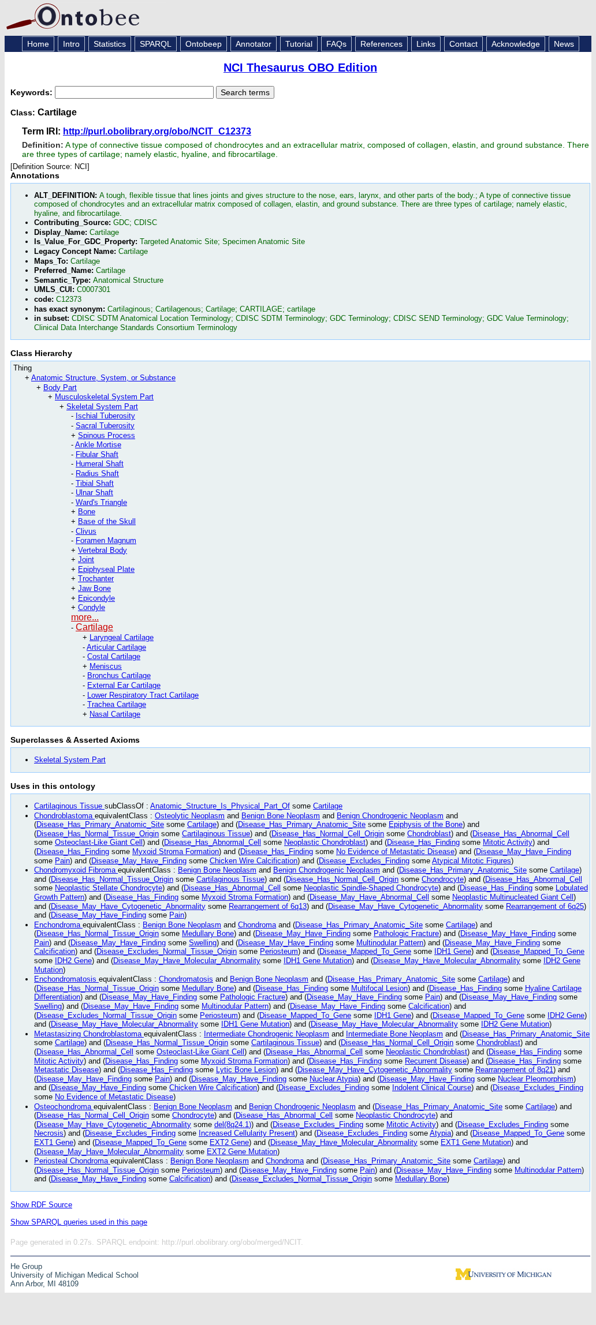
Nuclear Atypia (334, 1079)
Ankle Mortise (98, 444)
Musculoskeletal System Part (104, 396)
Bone (86, 511)
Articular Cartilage (116, 647)
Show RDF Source (41, 1204)
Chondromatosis (186, 979)
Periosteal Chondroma (72, 1160)
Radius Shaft (97, 473)
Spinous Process (106, 435)
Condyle (91, 607)
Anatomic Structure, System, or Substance (103, 377)
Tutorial (298, 43)
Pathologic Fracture (406, 933)
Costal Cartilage (113, 656)
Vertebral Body (102, 550)
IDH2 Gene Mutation (515, 1024)
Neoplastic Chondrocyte (395, 1115)
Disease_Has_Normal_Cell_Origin (327, 833)
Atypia (440, 1133)
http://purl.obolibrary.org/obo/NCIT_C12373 (157, 131)
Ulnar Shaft (94, 492)
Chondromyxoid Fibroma (76, 870)
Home (38, 43)
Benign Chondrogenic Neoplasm (390, 815)
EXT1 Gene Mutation (476, 1142)
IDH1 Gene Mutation (318, 960)
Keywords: (32, 92)
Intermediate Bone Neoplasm (394, 1034)
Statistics (110, 43)
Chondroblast (429, 833)
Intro (71, 43)
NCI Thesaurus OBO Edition (300, 67)
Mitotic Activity (507, 842)
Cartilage (94, 627)
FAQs (336, 43)
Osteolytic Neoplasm (190, 815)
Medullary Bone (208, 933)
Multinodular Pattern (389, 942)
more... (85, 617)
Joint (86, 559)
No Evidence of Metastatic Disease (395, 851)
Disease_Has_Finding (423, 842)
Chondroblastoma (64, 815)
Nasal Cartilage (115, 714)
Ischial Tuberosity (105, 415)
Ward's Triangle (101, 502)
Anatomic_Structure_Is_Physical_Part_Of (220, 806)
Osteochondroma (64, 1106)
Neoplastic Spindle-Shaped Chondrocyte (371, 888)
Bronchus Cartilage (119, 675)
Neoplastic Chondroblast (325, 842)
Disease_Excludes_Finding (364, 860)
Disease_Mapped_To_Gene (365, 951)
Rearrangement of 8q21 (514, 1069)
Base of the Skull (107, 521)
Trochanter (96, 578)
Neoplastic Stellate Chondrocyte (108, 888)
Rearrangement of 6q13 (268, 906)
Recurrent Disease (436, 1061)
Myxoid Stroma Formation (175, 851)
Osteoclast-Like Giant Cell (99, 842)
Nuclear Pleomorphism (535, 1079)
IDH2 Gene (73, 960)
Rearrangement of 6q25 (545, 906)
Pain (62, 860)
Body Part (60, 387)
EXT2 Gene (229, 1142)
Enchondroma (58, 924)
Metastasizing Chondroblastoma (89, 1034)
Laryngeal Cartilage (122, 637)
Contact (463, 43)
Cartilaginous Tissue (69, 806)
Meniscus (106, 666)
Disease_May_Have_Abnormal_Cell (369, 897)
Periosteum (279, 951)
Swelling (203, 942)
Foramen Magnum (106, 540)
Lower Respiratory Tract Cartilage (143, 695)
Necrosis (49, 1133)
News (564, 43)
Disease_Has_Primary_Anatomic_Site (100, 824)
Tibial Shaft (95, 483)
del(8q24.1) (232, 1124)
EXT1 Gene (53, 1142)
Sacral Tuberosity (105, 425)
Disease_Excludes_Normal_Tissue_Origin (166, 951)
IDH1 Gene (452, 951)
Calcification (54, 951)
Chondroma (257, 924)
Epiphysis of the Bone (426, 824)
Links (425, 43)
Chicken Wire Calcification (253, 860)
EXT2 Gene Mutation (242, 1151)
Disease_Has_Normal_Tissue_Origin (97, 833)
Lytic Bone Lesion (246, 1069)
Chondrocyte (443, 879)
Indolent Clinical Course (431, 1087)
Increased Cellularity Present (247, 1133)
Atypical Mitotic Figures (471, 860)
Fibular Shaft (97, 454)
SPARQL (156, 43)
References (381, 43)
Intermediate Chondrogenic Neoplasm (266, 1034)
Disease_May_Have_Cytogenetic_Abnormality (128, 906)
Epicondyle (96, 598)
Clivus (86, 531)
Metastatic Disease (66, 1069)
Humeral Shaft (100, 463)
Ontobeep (203, 43)
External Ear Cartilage (124, 685)
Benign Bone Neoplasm (280, 815)
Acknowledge (515, 43)
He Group (26, 1266)
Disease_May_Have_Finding (523, 851)
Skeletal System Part (102, 406)
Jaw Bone (94, 588)
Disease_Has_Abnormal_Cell (520, 833)
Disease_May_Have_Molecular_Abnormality (186, 960)
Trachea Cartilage (116, 704)
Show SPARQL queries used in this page (78, 1222)
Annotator (253, 43)
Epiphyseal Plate (106, 569)
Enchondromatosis (66, 979)
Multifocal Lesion (379, 988)
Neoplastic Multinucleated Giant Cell (512, 897)
